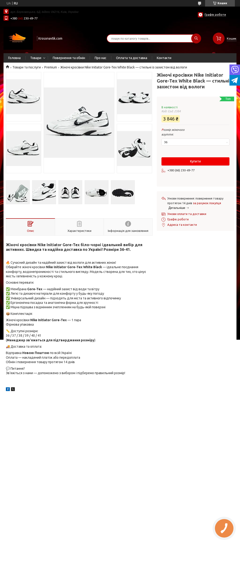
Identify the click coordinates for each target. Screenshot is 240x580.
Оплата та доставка (131, 58)
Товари (35, 58)
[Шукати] (196, 38)
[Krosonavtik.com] (18, 38)
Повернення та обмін (69, 58)
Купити (195, 161)
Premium (50, 67)
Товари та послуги (26, 67)
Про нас (100, 58)
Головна (14, 58)
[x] (13, 390)
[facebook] (8, 390)
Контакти (164, 58)
